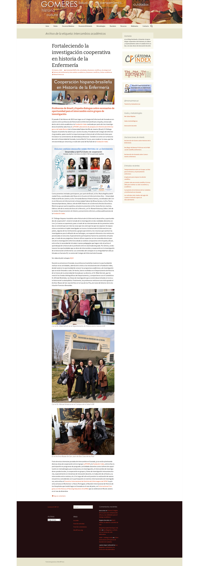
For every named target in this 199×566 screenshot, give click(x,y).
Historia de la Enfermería (61, 72)
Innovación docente (130, 126)
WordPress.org (78, 530)
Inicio (47, 26)
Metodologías (100, 26)
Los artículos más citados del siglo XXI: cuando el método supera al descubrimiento (136, 197)
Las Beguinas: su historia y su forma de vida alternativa (108, 532)
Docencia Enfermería (85, 26)
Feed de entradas (78, 524)
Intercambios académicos (77, 72)
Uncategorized (106, 70)
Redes (55, 26)
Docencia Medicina (68, 26)
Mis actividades (82, 70)
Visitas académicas (106, 72)
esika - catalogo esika (106, 537)
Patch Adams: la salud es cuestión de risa (108, 522)
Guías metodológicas (131, 121)
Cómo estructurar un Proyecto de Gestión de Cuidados (108, 540)
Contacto (146, 26)
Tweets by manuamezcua (132, 104)
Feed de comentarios (80, 527)
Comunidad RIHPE (71, 70)
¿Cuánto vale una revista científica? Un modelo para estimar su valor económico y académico (137, 184)
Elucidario (113, 26)
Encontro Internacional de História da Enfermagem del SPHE (86, 481)
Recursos (123, 26)
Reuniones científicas (94, 70)
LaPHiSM (87, 464)
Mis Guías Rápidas (129, 116)
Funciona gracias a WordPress (55, 562)
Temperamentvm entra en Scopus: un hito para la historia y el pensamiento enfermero (137, 172)
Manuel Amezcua (58, 74)
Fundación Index (81, 124)
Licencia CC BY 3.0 (53, 507)
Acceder (76, 520)
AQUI (72, 258)
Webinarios (134, 26)
